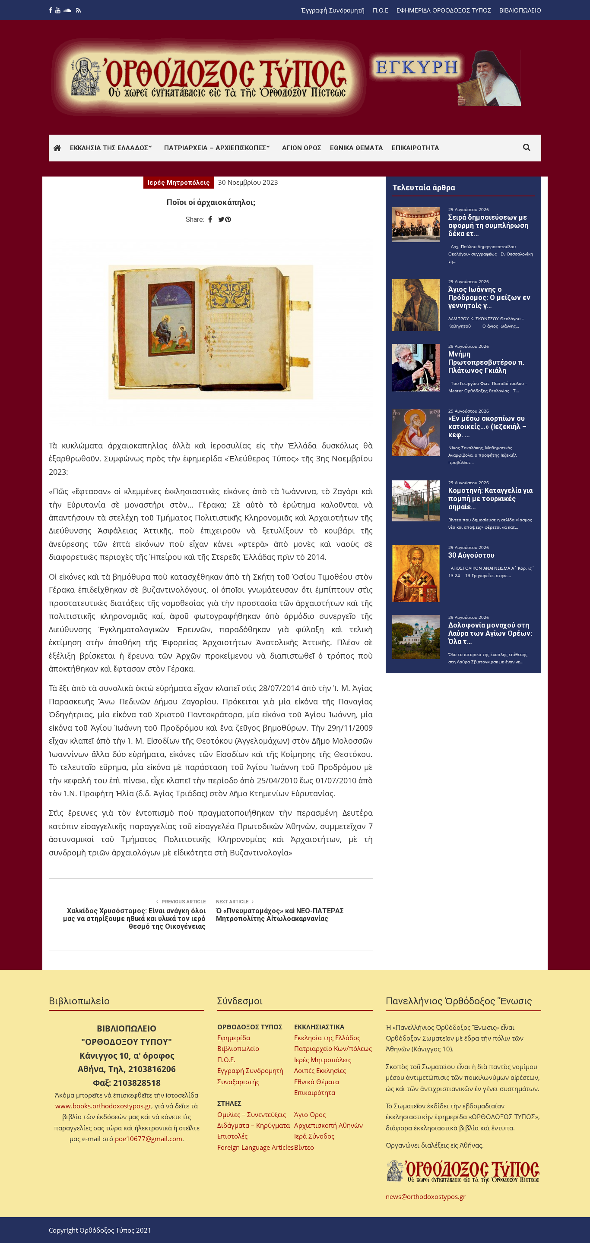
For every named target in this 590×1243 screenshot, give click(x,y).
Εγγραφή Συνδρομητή (250, 1070)
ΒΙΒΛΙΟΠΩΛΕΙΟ (520, 10)
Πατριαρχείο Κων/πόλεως (333, 1048)
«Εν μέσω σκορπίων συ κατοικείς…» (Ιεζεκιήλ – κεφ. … (487, 426)
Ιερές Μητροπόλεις (179, 182)
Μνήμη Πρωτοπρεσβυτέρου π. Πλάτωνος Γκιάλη (486, 362)
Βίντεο (304, 1147)
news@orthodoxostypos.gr (426, 1196)
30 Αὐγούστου (471, 555)
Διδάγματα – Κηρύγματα (253, 1125)
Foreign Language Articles (255, 1147)
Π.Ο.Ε (380, 10)
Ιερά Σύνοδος (314, 1136)
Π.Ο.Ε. (226, 1059)
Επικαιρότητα (415, 148)
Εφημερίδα (233, 1037)
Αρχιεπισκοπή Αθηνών (328, 1125)
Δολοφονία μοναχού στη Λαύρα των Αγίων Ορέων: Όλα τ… (490, 633)
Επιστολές (232, 1136)
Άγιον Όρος (301, 148)
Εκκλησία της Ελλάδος (109, 148)
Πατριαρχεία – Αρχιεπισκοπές (215, 148)
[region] (446, 78)
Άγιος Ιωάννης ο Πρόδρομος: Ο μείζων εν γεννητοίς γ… (489, 297)
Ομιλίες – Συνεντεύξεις (251, 1114)
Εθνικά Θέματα (356, 148)
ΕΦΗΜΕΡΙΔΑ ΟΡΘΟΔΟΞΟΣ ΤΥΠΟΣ (444, 10)
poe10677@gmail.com (148, 1138)
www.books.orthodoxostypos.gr (103, 1105)
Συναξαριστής (238, 1081)
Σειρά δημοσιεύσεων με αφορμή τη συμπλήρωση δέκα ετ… (488, 225)
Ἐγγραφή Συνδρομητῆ (333, 10)
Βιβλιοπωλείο (238, 1048)
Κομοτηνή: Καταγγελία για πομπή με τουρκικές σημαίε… (490, 498)
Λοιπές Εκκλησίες (320, 1070)
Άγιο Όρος (310, 1114)
